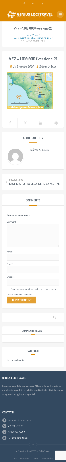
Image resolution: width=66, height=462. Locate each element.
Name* (10, 251)
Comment (11, 221)
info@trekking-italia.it (17, 437)
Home (28, 34)
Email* (10, 264)
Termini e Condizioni (21, 458)
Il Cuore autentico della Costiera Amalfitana (32, 37)
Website (11, 276)
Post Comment (23, 300)
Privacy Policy (47, 458)
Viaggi (35, 34)
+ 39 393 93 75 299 (16, 431)
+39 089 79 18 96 (15, 426)
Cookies (36, 458)
